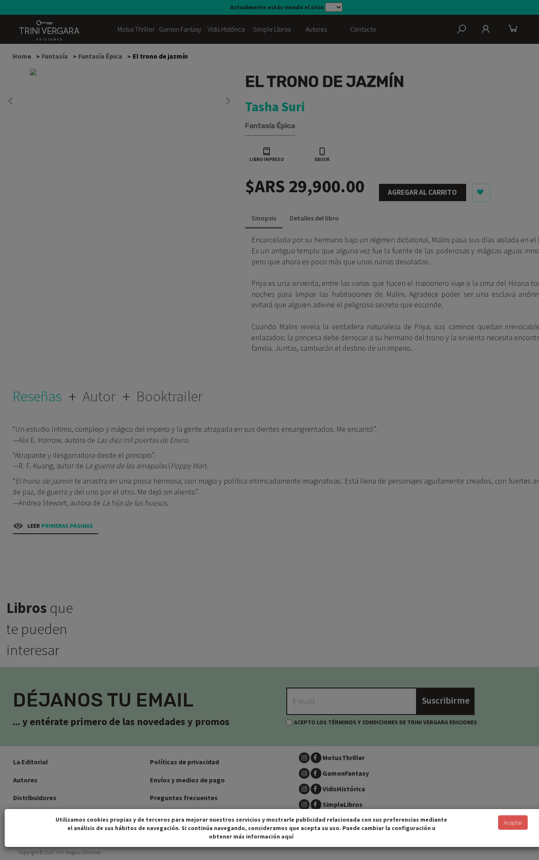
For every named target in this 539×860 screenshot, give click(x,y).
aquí (287, 836)
